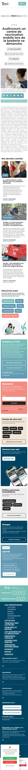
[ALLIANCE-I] (14, 19)
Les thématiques (13, 605)
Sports (10, 611)
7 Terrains (6, 508)
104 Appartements (9, 501)
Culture (10, 618)
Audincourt (15, 59)
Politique (11, 607)
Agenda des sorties (10, 641)
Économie (11, 609)
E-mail (4, 396)
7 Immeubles (7, 505)
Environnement (7, 217)
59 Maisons (17, 505)
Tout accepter (10, 758)
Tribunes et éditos (10, 628)
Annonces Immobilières (11, 646)
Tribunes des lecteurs (11, 624)
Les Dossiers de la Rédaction (12, 633)
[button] (3, 95)
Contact (8, 654)
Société (5, 175)
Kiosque (8, 649)
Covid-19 (14, 25)
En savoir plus (5, 375)
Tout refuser (10, 762)
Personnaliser (10, 766)
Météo (7, 652)
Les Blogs (9, 620)
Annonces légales (9, 637)
